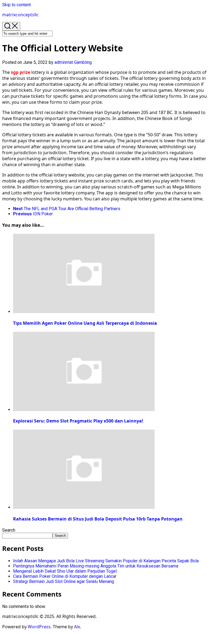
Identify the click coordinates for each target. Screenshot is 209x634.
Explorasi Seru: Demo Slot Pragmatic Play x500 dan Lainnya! (78, 421)
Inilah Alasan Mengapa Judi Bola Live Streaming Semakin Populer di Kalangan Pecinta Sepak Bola (106, 560)
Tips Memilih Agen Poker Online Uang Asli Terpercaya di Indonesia (85, 323)
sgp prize (20, 72)
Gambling (83, 62)
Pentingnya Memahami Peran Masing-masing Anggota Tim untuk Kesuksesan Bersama (95, 566)
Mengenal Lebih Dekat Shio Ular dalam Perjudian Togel (65, 571)
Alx (77, 627)
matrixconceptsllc (20, 15)
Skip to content (16, 4)
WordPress (39, 627)
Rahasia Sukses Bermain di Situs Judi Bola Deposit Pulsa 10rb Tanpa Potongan (98, 519)
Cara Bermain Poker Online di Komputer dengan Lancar (64, 576)
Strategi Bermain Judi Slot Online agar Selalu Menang (63, 581)
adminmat (63, 62)
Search (8, 530)
